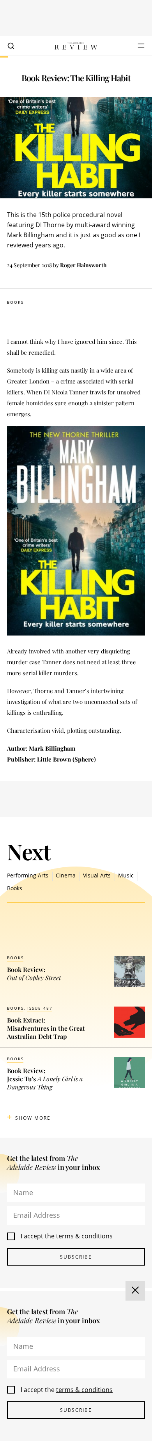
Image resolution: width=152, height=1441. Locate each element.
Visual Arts (97, 875)
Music (126, 875)
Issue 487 (40, 1008)
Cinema (66, 875)
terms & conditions (84, 1236)
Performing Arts (27, 875)
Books (15, 302)
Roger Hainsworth (83, 265)
